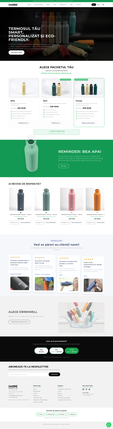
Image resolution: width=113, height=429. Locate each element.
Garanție (60, 395)
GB (98, 4)
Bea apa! (63, 165)
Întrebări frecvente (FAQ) (64, 389)
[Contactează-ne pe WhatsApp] (108, 424)
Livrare (59, 391)
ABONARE (54, 374)
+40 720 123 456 (13, 397)
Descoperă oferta (16, 55)
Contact (78, 4)
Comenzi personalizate (64, 397)
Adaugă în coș (14, 222)
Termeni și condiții (38, 402)
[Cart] (103, 4)
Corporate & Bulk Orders (64, 400)
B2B (71, 4)
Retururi (60, 393)
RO (93, 4)
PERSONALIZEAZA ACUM (19, 321)
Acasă (29, 4)
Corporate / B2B (37, 397)
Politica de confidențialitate (40, 400)
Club (54, 4)
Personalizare (38, 4)
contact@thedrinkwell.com (16, 395)
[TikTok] (89, 389)
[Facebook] (86, 389)
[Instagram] (83, 389)
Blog (48, 4)
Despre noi (63, 4)
